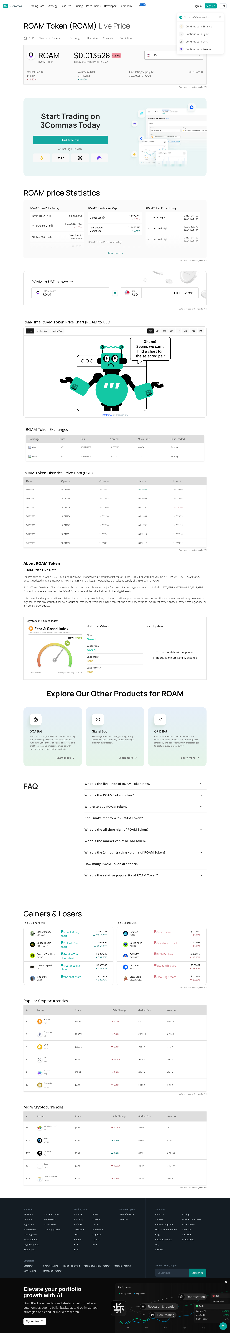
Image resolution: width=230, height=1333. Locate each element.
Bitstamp (78, 1219)
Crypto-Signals (31, 1244)
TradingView (30, 1234)
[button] (223, 1326)
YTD (186, 331)
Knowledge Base (163, 1239)
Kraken (96, 1219)
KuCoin (78, 1239)
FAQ (157, 1244)
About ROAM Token (41, 563)
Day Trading (30, 1270)
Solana (96, 1239)
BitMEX (96, 1214)
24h (48, 225)
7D (157, 331)
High (140, 481)
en (223, 6)
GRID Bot (28, 1214)
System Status (51, 1214)
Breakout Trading (52, 1270)
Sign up (210, 6)
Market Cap (42, 331)
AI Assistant (50, 1224)
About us (159, 1214)
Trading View (57, 331)
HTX (76, 1244)
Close (102, 481)
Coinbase (79, 1229)
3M (171, 331)
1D (150, 331)
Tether (95, 1224)
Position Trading (122, 1265)
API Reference (126, 1214)
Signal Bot (29, 1224)
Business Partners (191, 1219)
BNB (94, 1244)
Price (30, 331)
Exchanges (29, 1249)
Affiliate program (164, 1224)
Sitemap (186, 1229)
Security (186, 1234)
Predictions (188, 1239)
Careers (159, 1219)
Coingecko (198, 87)
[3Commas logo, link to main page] (12, 5)
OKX (76, 1234)
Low (175, 481)
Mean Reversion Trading (97, 1265)
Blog (157, 1234)
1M (164, 331)
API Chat (123, 1219)
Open (64, 481)
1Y (178, 331)
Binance (78, 1214)
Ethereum (97, 1229)
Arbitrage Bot (31, 1239)
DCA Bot (28, 1219)
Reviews (159, 1249)
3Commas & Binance (166, 1229)
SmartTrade (30, 1229)
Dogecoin (97, 1234)
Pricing (185, 1214)
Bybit (76, 1249)
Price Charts (188, 1224)
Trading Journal (52, 1229)
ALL (193, 331)
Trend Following (71, 1265)
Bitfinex (78, 1224)
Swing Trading (50, 1265)
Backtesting (50, 1219)
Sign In (198, 6)
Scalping (28, 1265)
